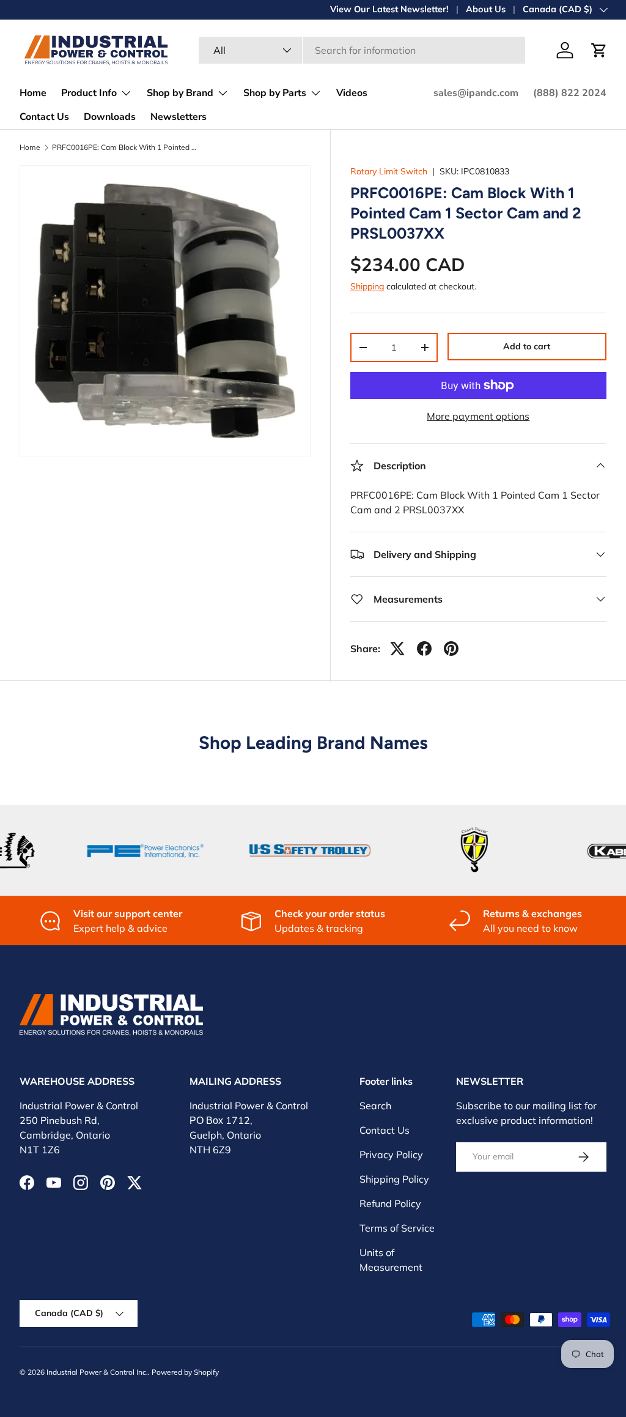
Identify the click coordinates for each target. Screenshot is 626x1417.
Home (33, 93)
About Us (486, 9)
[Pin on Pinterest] (451, 648)
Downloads (110, 117)
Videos (351, 93)
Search (375, 1105)
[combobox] (362, 50)
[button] (599, 50)
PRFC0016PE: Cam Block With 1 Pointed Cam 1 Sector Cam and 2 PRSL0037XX (125, 147)
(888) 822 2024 (569, 93)
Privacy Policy (391, 1154)
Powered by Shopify (185, 1372)
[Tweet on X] (397, 648)
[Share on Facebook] (424, 648)
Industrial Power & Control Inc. (97, 1372)
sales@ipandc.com (475, 93)
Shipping (367, 286)
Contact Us (44, 117)
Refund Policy (390, 1203)
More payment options (478, 416)
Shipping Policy (394, 1179)
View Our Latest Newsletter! (389, 9)
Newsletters (178, 117)
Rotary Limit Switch (388, 171)
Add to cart (526, 346)
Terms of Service (397, 1228)
